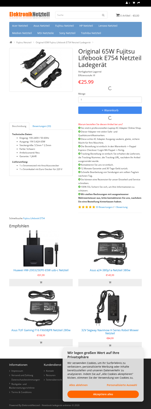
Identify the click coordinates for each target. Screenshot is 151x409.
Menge (81, 93)
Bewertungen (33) (42, 126)
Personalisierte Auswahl (122, 385)
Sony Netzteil (67, 33)
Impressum (17, 370)
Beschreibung (19, 126)
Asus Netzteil (42, 25)
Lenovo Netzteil (108, 25)
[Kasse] (138, 2)
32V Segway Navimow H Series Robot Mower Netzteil (110, 331)
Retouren (50, 375)
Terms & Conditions (21, 392)
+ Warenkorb (110, 110)
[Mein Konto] (128, 2)
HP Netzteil (86, 25)
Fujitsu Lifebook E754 (34, 218)
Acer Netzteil (20, 25)
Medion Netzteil (22, 33)
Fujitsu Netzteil (64, 25)
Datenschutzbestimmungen (25, 379)
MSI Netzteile (45, 33)
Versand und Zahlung (22, 375)
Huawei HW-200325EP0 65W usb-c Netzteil (41, 270)
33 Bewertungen (104, 207)
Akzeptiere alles (103, 394)
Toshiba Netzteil (91, 33)
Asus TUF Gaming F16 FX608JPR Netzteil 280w (41, 330)
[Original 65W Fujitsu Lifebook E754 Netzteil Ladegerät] (41, 70)
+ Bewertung (121, 207)
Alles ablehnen (78, 385)
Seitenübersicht (54, 379)
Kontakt (50, 370)
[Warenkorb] (134, 2)
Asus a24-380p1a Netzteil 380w (110, 270)
